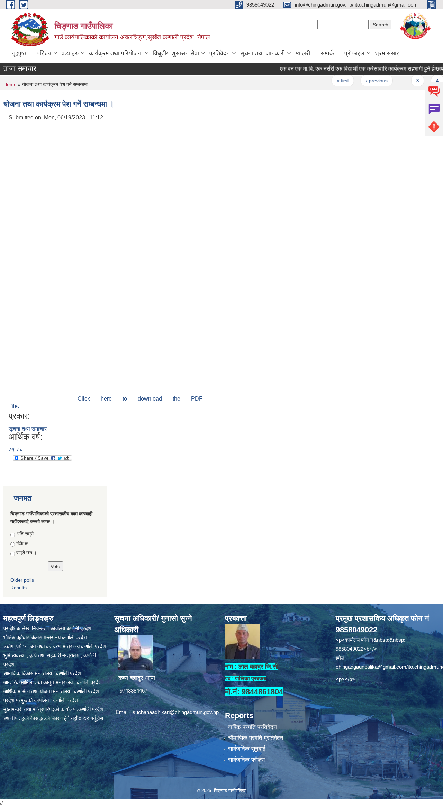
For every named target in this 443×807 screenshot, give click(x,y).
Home (10, 84)
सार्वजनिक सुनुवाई (246, 748)
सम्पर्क (327, 53)
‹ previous (363, 80)
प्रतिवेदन (219, 53)
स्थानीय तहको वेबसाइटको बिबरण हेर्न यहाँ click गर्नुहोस (53, 718)
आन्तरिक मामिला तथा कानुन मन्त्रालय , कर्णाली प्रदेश (52, 682)
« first (330, 80)
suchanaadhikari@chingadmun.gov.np (176, 712)
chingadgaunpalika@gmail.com (371, 667)
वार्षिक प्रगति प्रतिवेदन (252, 727)
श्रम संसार (387, 53)
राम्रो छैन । (26, 553)
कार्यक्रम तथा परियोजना (116, 53)
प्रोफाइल (354, 53)
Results (18, 587)
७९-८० (16, 449)
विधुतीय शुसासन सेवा (176, 53)
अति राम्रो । (27, 534)
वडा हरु (70, 53)
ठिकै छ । (24, 543)
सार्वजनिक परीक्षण (246, 759)
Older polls (22, 580)
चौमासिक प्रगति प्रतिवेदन (255, 738)
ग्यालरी (302, 53)
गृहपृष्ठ (19, 53)
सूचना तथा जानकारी (262, 53)
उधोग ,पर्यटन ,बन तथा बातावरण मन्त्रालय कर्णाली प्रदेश (54, 646)
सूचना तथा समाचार (28, 429)
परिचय (44, 53)
